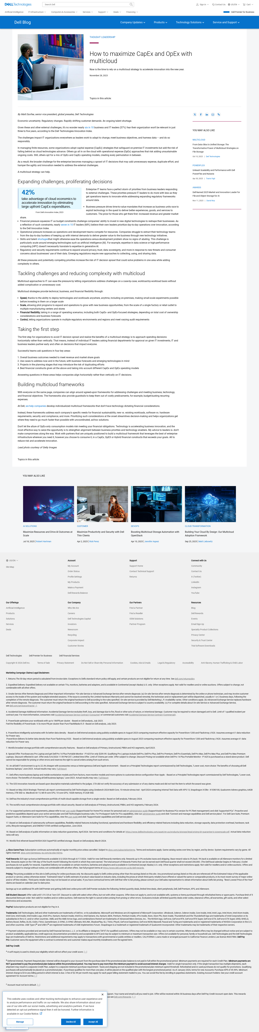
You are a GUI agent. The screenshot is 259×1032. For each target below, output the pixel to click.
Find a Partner (136, 608)
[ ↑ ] (35, 706)
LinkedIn (195, 582)
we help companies (36, 406)
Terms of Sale (43, 663)
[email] (213, 114)
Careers (71, 613)
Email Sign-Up (197, 624)
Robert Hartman (43, 541)
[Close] (102, 994)
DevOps (135, 526)
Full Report (62, 769)
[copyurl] (219, 114)
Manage (20, 1022)
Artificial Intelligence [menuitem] (14, 12)
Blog (193, 608)
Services (10, 624)
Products (10, 613)
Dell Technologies (213, 156)
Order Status (74, 571)
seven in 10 (67, 224)
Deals (8, 629)
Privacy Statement (65, 663)
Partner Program (137, 624)
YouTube (195, 593)
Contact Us (196, 571)
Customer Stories (76, 646)
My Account (73, 566)
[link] (219, 4)
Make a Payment (75, 587)
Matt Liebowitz (206, 541)
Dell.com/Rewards (122, 997)
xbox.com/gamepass (31, 853)
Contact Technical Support (142, 571)
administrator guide (138, 811)
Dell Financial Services (69, 655)
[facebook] (201, 114)
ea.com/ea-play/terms (52, 853)
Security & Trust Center (201, 640)
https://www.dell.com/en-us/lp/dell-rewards (123, 868)
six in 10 (89, 127)
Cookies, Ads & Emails (140, 663)
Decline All (71, 1022)
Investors (72, 624)
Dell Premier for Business (242, 12)
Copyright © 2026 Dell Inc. (18, 663)
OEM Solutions (136, 619)
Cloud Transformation (198, 526)
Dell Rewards (197, 613)
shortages (43, 239)
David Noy (211, 201)
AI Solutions (30, 526)
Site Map (10, 567)
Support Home (136, 566)
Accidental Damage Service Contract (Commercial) (152, 715)
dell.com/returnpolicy (184, 679)
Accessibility (188, 663)
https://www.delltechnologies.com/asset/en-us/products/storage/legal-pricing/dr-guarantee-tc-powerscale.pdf (177, 832)
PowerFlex (199, 165)
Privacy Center (198, 635)
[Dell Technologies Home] (18, 4)
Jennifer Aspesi (151, 541)
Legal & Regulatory (166, 663)
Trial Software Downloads (203, 646)
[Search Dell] (131, 4)
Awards (197, 187)
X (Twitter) (196, 577)
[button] (203, 4)
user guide (70, 811)
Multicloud (199, 140)
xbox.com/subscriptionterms (121, 850)
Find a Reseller (136, 613)
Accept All (93, 1022)
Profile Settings (75, 577)
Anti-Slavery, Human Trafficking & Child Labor (222, 663)
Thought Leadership (102, 37)
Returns (133, 577)
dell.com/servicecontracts (22, 706)
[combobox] (88, 4)
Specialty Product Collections (204, 629)
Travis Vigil (210, 179)
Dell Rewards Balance (78, 593)
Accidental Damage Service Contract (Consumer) (77, 715)
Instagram (196, 587)
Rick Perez (94, 541)
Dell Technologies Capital (79, 619)
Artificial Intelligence (15, 608)
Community (196, 566)
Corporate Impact (76, 640)
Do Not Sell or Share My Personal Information (102, 663)
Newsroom (73, 629)
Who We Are (73, 608)
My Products (74, 582)
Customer (82, 526)
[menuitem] (37, 12)
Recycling (72, 635)
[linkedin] (207, 114)
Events (194, 619)
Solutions (10, 619)
